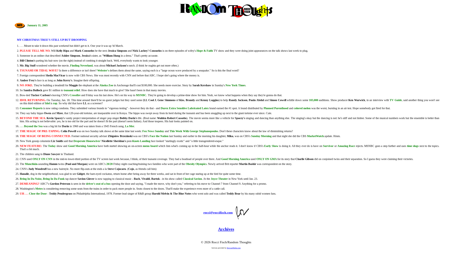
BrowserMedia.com (234, 248)
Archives (226, 229)
